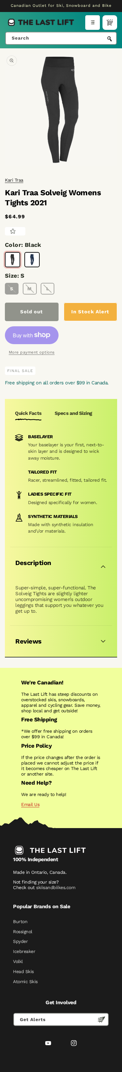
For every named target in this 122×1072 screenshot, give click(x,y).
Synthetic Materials (53, 516)
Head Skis (23, 971)
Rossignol (22, 931)
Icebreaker (24, 951)
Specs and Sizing (73, 413)
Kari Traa (14, 180)
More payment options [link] (32, 352)
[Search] (109, 39)
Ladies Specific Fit (50, 494)
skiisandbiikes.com (55, 887)
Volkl (18, 961)
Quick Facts (28, 413)
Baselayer (40, 436)
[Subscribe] (101, 1019)
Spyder (20, 941)
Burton (20, 921)
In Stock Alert (90, 312)
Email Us (30, 804)
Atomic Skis (25, 981)
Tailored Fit (42, 472)
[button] (92, 22)
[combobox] (61, 38)
